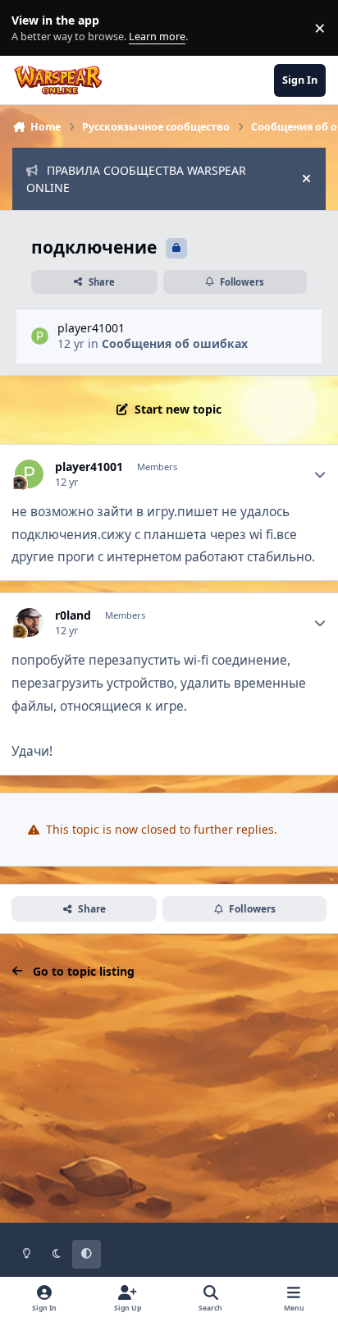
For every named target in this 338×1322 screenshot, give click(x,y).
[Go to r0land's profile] (29, 622)
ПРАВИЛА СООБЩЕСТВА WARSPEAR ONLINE (136, 178)
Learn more (31, 28)
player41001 (91, 328)
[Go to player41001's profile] (39, 336)
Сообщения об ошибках (175, 343)
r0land (73, 615)
